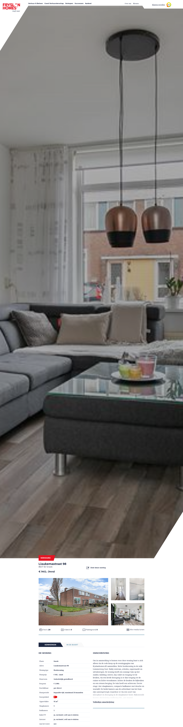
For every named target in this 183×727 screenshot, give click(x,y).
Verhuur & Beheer (35, 3)
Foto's (46, 630)
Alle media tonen (136, 630)
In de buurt (72, 645)
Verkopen (69, 3)
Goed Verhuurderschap (54, 3)
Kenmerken (50, 645)
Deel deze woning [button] (98, 568)
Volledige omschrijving (103, 702)
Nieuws (136, 3)
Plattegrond (91, 630)
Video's (68, 630)
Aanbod (88, 3)
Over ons (128, 3)
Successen (79, 3)
